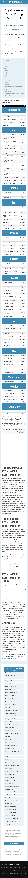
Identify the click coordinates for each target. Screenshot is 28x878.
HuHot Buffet (9, 730)
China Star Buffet (10, 689)
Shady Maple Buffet (10, 792)
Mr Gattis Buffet (9, 760)
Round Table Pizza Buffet (12, 786)
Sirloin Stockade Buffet (11, 801)
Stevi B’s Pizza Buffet (11, 812)
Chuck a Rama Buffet (11, 692)
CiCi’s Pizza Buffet (10, 695)
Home (2, 864)
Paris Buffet (8, 768)
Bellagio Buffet (9, 678)
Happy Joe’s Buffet (10, 719)
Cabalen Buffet (9, 684)
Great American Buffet (11, 716)
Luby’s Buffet (9, 742)
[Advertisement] (14, 449)
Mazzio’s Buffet (9, 754)
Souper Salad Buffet (10, 806)
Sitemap (10, 866)
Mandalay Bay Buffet (11, 745)
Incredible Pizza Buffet (11, 733)
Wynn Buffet (8, 824)
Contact (19, 866)
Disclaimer (16, 864)
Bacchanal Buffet (10, 675)
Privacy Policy (23, 864)
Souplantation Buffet (10, 809)
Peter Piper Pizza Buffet (12, 771)
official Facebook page (9, 658)
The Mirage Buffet (10, 815)
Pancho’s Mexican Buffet (12, 765)
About (14, 866)
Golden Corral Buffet (10, 713)
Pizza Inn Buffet (9, 777)
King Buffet (8, 739)
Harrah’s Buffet (9, 722)
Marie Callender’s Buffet (12, 751)
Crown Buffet (9, 701)
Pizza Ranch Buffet (10, 780)
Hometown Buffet (10, 727)
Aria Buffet (8, 672)
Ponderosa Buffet (10, 783)
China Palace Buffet (10, 686)
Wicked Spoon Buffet (11, 821)
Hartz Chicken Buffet (11, 725)
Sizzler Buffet (9, 803)
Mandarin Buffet (9, 748)
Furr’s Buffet (8, 707)
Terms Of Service (8, 864)
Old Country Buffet (10, 763)
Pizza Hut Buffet (9, 774)
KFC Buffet (8, 736)
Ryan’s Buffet (9, 789)
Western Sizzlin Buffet (11, 818)
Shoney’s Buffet (9, 798)
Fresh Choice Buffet (10, 704)
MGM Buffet (8, 757)
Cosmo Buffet (9, 698)
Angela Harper (15, 29)
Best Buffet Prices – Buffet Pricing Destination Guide (16, 2)
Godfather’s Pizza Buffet (12, 710)
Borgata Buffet (9, 681)
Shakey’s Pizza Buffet (11, 795)
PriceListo (21, 432)
